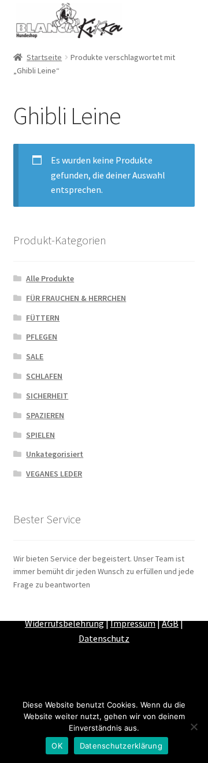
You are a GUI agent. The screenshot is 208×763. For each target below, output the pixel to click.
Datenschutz (104, 638)
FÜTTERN (43, 317)
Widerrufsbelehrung (64, 623)
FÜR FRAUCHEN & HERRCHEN (76, 298)
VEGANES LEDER (54, 473)
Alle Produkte (50, 278)
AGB (170, 623)
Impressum (132, 623)
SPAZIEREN (45, 415)
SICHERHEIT (47, 395)
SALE (34, 356)
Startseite (44, 57)
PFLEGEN (41, 337)
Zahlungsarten (72, 608)
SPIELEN (40, 435)
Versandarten (134, 608)
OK (56, 745)
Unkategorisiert (54, 454)
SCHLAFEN (44, 376)
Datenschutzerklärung (121, 745)
